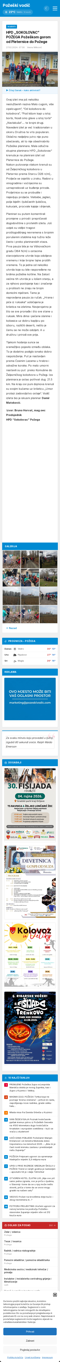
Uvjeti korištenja (32, 1357)
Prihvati (30, 1331)
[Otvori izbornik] (55, 8)
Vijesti (12, 26)
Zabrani (30, 1340)
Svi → (52, 1225)
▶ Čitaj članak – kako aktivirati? (23, 90)
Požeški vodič (16, 5)
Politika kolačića (15, 1357)
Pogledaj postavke (30, 1349)
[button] (55, 1294)
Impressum (47, 1357)
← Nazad (11, 628)
